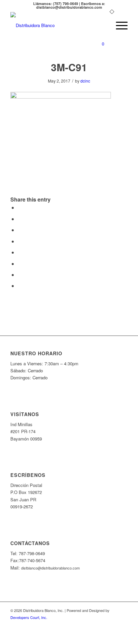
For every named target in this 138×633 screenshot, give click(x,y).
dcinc (85, 81)
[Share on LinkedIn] (20, 241)
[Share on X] (20, 218)
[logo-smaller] (57, 25)
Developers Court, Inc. (28, 617)
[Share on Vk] (20, 263)
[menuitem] (102, 25)
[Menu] (118, 25)
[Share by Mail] (20, 285)
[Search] (102, 25)
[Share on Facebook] (20, 207)
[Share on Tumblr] (20, 252)
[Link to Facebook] (123, 625)
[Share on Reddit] (20, 274)
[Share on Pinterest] (20, 229)
